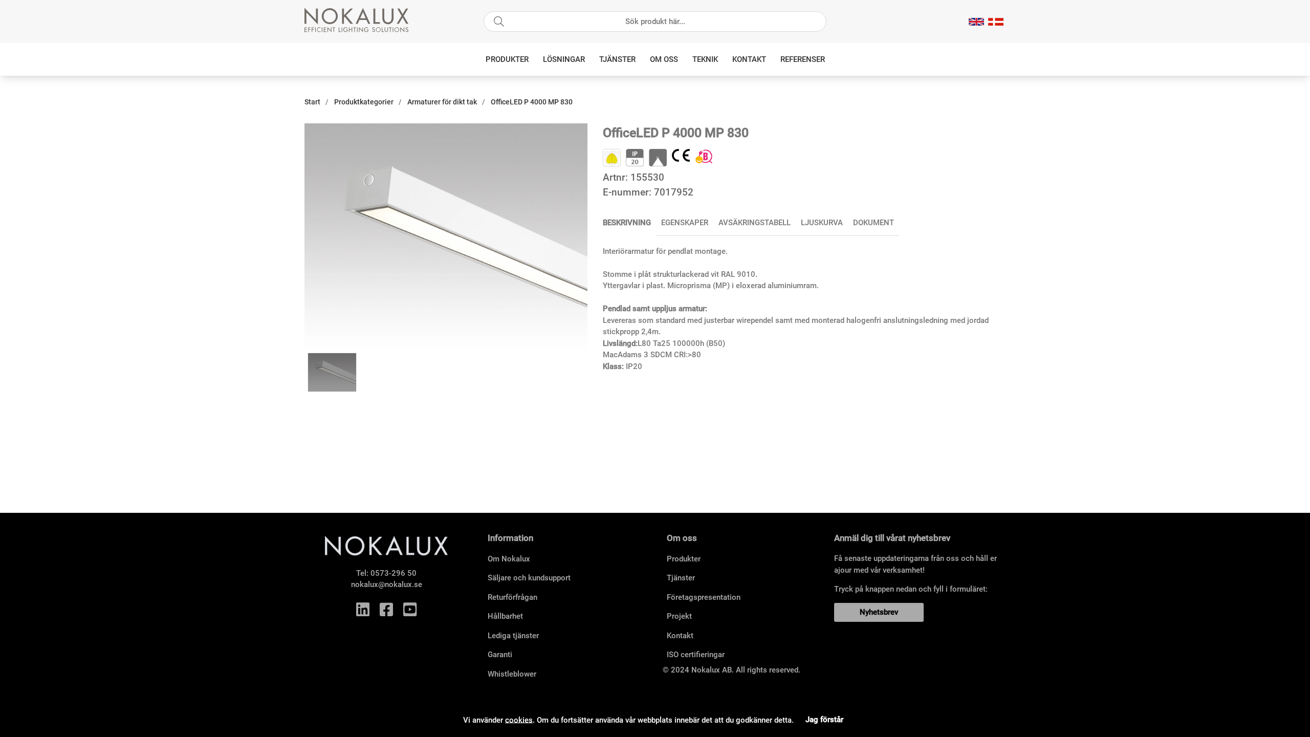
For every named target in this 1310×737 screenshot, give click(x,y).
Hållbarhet (505, 616)
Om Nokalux (509, 558)
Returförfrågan (512, 597)
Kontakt (749, 59)
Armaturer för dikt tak (442, 102)
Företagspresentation (703, 597)
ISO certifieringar (696, 654)
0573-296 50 (393, 573)
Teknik (705, 59)
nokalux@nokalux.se (386, 584)
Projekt (679, 616)
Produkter (507, 59)
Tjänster (617, 59)
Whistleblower (512, 674)
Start (312, 102)
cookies (519, 719)
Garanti (500, 654)
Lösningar (564, 59)
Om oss (664, 59)
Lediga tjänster (513, 635)
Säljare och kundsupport (529, 577)
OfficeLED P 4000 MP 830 (532, 102)
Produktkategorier (364, 102)
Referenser (802, 59)
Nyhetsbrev (879, 612)
